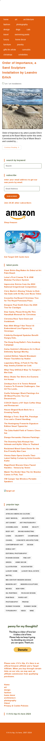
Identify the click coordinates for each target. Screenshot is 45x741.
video (23, 611)
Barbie (25, 527)
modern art (11, 584)
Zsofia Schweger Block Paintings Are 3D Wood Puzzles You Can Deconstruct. (21, 396)
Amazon (15, 666)
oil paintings (11, 593)
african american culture (18, 514)
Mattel (9, 575)
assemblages (12, 527)
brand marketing (26, 531)
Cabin (8, 536)
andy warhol (12, 518)
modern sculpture (29, 584)
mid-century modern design (18, 580)
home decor (21, 562)
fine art (26, 558)
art (6, 84)
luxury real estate (30, 571)
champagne (33, 536)
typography (11, 611)
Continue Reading (12, 148)
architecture (28, 518)
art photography (28, 523)
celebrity (19, 536)
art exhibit (11, 523)
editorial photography (16, 553)
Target (36, 666)
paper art (22, 597)
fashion (7, 692)
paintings (10, 597)
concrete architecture (27, 540)
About (7, 703)
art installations (15, 84)
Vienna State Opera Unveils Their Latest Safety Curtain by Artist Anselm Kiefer (22, 458)
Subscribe (12, 196)
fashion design (12, 558)
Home (7, 685)
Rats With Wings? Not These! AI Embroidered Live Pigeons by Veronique (19, 328)
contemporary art (14, 545)
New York (20, 589)
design (30, 545)
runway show (30, 606)
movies (9, 589)
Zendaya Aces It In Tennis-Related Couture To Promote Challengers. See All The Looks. (22, 386)
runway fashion (13, 606)
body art (10, 531)
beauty (35, 527)
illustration (11, 567)
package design (28, 593)
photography (12, 602)
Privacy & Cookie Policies (16, 706)
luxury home (11, 571)
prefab (25, 602)
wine (32, 611)
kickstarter (26, 567)
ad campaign (11, 509)
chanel (9, 540)
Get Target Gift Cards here (16, 257)
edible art (10, 549)
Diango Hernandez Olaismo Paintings (21, 437)
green (8, 562)
